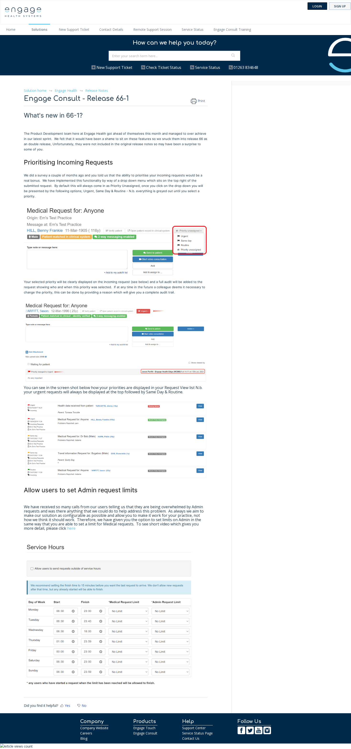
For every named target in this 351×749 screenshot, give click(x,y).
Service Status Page (197, 733)
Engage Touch (144, 728)
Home (11, 29)
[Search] (233, 56)
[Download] (166, 321)
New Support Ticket (74, 29)
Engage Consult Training (232, 29)
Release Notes (96, 90)
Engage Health (66, 90)
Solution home (36, 90)
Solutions (39, 29)
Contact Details (111, 29)
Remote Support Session (152, 29)
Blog (83, 738)
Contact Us (190, 738)
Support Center (194, 728)
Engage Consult (145, 733)
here (71, 528)
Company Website (94, 728)
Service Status (192, 29)
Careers (86, 733)
